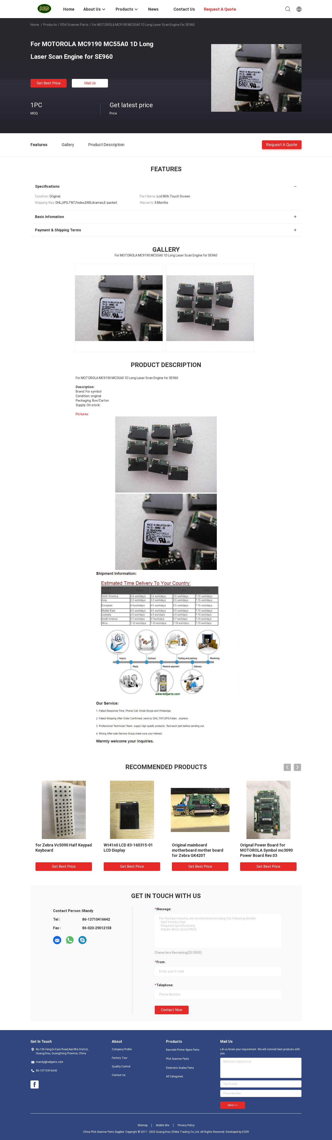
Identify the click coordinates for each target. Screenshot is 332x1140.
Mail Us (90, 83)
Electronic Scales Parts (180, 1067)
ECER (245, 1131)
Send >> (233, 1105)
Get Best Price (49, 83)
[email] (57, 940)
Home (34, 24)
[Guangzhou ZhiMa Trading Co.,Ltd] (44, 8)
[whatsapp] (70, 940)
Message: (164, 909)
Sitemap (142, 1125)
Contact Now (171, 1010)
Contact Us (119, 1075)
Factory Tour (119, 1057)
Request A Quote (281, 144)
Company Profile (122, 1049)
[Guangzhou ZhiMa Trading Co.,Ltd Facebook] (34, 1085)
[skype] (82, 940)
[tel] (95, 940)
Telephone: (165, 985)
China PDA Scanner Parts (98, 1131)
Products (50, 24)
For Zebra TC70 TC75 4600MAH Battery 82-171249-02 (199, 850)
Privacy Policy (186, 1125)
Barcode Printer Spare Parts (182, 1049)
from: (161, 962)
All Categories (174, 1076)
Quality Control (121, 1066)
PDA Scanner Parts (74, 24)
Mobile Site (162, 1125)
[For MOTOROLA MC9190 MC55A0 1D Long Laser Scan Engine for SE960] (256, 77)
